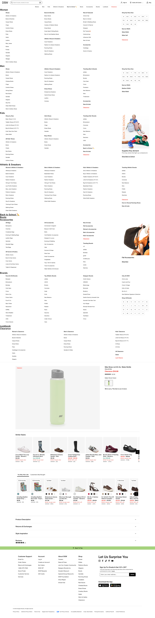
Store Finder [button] (22, 571)
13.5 (127, 80)
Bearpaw (8, 279)
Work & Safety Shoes (11, 62)
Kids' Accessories (88, 236)
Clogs (7, 25)
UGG (84, 140)
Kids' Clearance (120, 331)
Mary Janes (9, 43)
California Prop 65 (110, 611)
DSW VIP (41, 568)
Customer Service (23, 574)
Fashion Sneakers (10, 180)
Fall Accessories (88, 226)
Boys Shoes (48, 136)
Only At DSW (126, 276)
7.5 (123, 20)
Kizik (45, 294)
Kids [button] (49, 7)
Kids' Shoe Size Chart (11, 131)
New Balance (86, 90)
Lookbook (105, 7)
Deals (117, 355)
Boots (81, 7)
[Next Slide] (138, 452)
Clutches (8, 229)
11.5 (127, 24)
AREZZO (85, 282)
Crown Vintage (126, 285)
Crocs (84, 84)
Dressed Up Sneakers (50, 92)
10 (143, 20)
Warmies (85, 268)
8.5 (131, 20)
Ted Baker (85, 316)
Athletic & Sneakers (11, 16)
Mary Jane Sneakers (11, 189)
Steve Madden (9, 313)
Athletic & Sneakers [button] (58, 7)
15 (135, 80)
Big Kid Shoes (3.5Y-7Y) (12, 128)
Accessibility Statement (76, 611)
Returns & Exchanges (24, 565)
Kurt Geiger (86, 303)
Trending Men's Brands (90, 69)
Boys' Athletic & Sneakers (90, 173)
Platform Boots (83, 565)
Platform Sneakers (10, 192)
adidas (85, 72)
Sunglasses (47, 259)
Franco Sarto (9, 297)
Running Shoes (48, 48)
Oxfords (46, 101)
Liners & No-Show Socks (12, 264)
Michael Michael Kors (89, 306)
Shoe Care (47, 253)
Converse (85, 125)
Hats (45, 247)
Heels (7, 37)
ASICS (123, 173)
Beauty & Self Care (49, 229)
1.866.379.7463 (23, 568)
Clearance (125, 40)
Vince (84, 319)
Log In (40, 559)
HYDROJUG (86, 259)
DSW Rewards (42, 571)
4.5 (127, 16)
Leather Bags (9, 238)
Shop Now (125, 262)
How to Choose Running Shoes (131, 203)
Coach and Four (126, 282)
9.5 (139, 20)
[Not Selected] (46, 494)
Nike (84, 93)
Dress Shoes (9, 31)
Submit (132, 574)
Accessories (86, 101)
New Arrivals (86, 40)
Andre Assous (86, 279)
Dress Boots (47, 28)
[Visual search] (40, 3)
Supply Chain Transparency (48, 611)
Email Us (20, 559)
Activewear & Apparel (50, 226)
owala (84, 265)
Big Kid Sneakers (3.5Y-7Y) (90, 183)
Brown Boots (47, 19)
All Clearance (119, 351)
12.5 (147, 76)
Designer (85, 28)
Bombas (85, 252)
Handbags (85, 48)
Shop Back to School (128, 157)
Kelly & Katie (125, 288)
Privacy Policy (16, 611)
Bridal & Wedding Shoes (89, 22)
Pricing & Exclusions (99, 611)
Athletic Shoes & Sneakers (52, 39)
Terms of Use (37, 611)
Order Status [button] (22, 562)
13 (135, 24)
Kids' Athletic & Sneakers (90, 167)
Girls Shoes (47, 116)
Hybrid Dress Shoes (49, 95)
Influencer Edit (87, 37)
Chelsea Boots (9, 81)
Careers (60, 559)
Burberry (85, 291)
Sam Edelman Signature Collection (131, 294)
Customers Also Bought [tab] (37, 475)
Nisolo (84, 309)
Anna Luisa (125, 279)
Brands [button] (98, 7)
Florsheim (85, 87)
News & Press (62, 562)
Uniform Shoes (9, 160)
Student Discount (63, 571)
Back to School (87, 19)
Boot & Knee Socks (11, 258)
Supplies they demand (130, 151)
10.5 (147, 20)
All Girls (117, 347)
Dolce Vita (8, 294)
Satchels (8, 241)
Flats (7, 34)
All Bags (8, 223)
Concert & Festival (88, 25)
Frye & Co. (8, 300)
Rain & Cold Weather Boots (51, 34)
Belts (45, 232)
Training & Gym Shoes (12, 204)
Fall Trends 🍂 (87, 31)
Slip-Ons (8, 103)
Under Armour (48, 319)
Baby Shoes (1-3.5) (11, 119)
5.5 (135, 16)
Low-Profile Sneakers (11, 186)
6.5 (143, 16)
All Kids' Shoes (10, 139)
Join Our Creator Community (67, 565)
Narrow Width (126, 29)
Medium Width (126, 88)
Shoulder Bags (9, 244)
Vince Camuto (9, 322)
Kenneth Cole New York (89, 300)
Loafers (8, 40)
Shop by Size (10, 116)
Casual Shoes (9, 22)
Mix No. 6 (124, 291)
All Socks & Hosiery (12, 252)
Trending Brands (88, 243)
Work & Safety (82, 597)
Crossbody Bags (10, 232)
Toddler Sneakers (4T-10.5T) (90, 177)
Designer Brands (88, 276)
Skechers (85, 137)
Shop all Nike (108, 369)
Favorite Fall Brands (11, 276)
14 (131, 80)
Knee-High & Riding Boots (51, 31)
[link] (23, 457)
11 (123, 24)
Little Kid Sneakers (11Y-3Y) (90, 180)
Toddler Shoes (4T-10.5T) (12, 122)
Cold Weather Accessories (51, 235)
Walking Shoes (48, 54)
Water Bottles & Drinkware (51, 269)
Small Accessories (49, 256)
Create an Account (44, 562)
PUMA (123, 189)
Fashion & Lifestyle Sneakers (52, 45)
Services (20, 577)
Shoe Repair (62, 580)
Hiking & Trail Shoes (11, 183)
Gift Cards (41, 574)
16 (139, 80)
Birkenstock (86, 75)
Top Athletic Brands (50, 276)
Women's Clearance (18, 331)
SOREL (7, 309)
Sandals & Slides (68, 350)
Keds (45, 291)
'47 (84, 246)
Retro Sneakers (10, 195)
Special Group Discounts (66, 574)
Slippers (8, 56)
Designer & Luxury (49, 238)
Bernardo (85, 288)
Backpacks (9, 226)
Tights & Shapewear (11, 267)
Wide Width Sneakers (11, 210)
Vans (45, 322)
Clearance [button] (114, 7)
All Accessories (49, 223)
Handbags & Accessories (18, 350)
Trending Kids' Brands (89, 116)
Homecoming (86, 34)
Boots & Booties (10, 19)
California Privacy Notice (26, 611)
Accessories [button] (89, 7)
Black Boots (47, 16)
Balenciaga (86, 285)
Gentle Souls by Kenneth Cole (91, 297)
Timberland (86, 96)
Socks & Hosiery (87, 51)
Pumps (7, 49)
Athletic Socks (9, 255)
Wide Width (125, 32)
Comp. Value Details (88, 611)
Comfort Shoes (9, 28)
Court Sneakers (48, 42)
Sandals (8, 52)
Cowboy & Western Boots (51, 25)
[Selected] (18, 494)
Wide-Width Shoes (10, 106)
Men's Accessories (88, 232)
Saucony (46, 313)
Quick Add (23, 506)
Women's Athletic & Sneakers (14, 167)
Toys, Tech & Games (49, 262)
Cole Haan (86, 81)
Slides (80, 562)
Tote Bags (8, 247)
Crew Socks (9, 261)
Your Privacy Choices (64, 611)
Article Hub (86, 16)
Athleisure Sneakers (11, 170)
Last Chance (119, 358)
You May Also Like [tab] (23, 475)
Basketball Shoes (49, 173)
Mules (7, 46)
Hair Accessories (48, 244)
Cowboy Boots (83, 591)
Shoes (7, 13)
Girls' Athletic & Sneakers (90, 170)
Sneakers (81, 580)
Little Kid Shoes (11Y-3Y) (12, 125)
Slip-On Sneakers (49, 51)
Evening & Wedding (49, 241)
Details (113, 571)
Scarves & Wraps (48, 250)
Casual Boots (47, 22)
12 (131, 24)
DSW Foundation (63, 577)
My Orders (41, 565)
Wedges (8, 59)
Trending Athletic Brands (129, 167)
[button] (28, 481)
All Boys (117, 344)
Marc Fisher (9, 303)
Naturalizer (8, 306)
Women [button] (37, 7)
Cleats (7, 148)
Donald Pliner (86, 294)
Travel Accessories (49, 266)
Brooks (85, 78)
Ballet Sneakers (10, 173)
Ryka (45, 309)
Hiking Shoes (9, 90)
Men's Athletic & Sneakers (52, 167)
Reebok (124, 192)
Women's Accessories (89, 229)
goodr (84, 255)
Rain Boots (8, 93)
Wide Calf (125, 35)
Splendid (85, 313)
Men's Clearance (69, 331)
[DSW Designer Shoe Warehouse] (5, 2)
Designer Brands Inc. (64, 568)
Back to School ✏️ (72, 7)
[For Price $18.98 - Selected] (109, 383)
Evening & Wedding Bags (12, 235)
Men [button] (43, 7)
